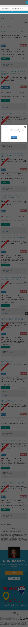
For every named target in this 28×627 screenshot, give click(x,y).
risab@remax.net (4, 66)
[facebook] (10, 578)
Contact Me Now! (14, 573)
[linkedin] (18, 578)
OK (14, 137)
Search (14, 11)
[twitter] (14, 578)
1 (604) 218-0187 (4, 65)
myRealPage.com (14, 614)
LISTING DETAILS (5, 58)
